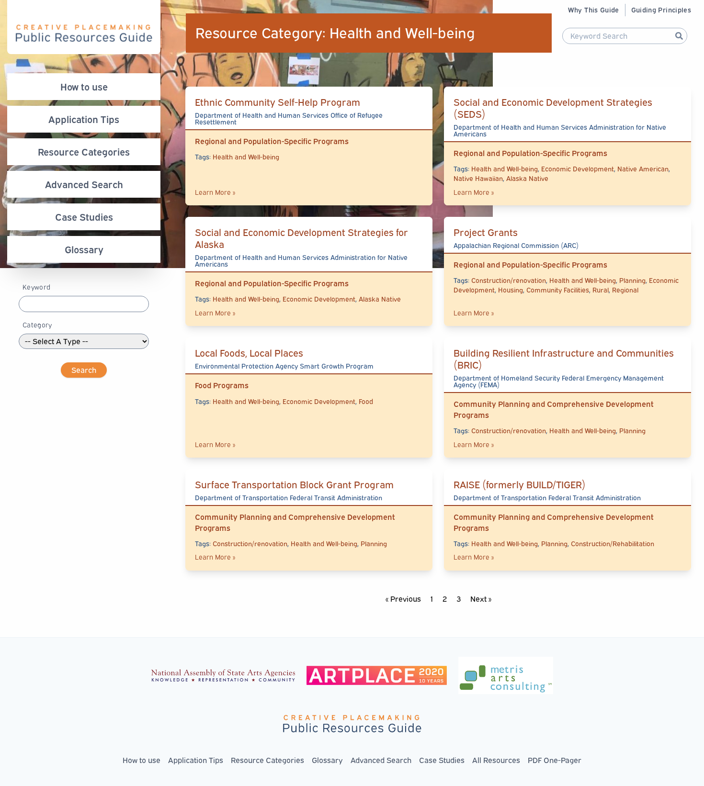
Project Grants (486, 232)
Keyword (36, 287)
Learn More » (215, 192)
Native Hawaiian (478, 178)
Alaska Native (527, 178)
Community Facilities (557, 290)
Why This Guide (593, 10)
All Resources (496, 760)
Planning (632, 280)
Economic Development (577, 169)
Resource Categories (84, 151)
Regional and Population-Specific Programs (272, 141)
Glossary (84, 249)
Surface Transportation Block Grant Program (294, 484)
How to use (84, 86)
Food (366, 401)
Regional (625, 290)
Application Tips (83, 119)
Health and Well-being (246, 157)
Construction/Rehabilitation (612, 543)
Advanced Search (84, 184)
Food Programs (222, 385)
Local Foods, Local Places (249, 353)
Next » (480, 599)
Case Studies (84, 217)
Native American (643, 169)
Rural (600, 290)
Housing (510, 290)
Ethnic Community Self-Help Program (277, 102)
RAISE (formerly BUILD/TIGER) (520, 484)
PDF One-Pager (554, 760)
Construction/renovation (508, 280)
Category (37, 325)
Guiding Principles (661, 10)
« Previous (403, 599)
